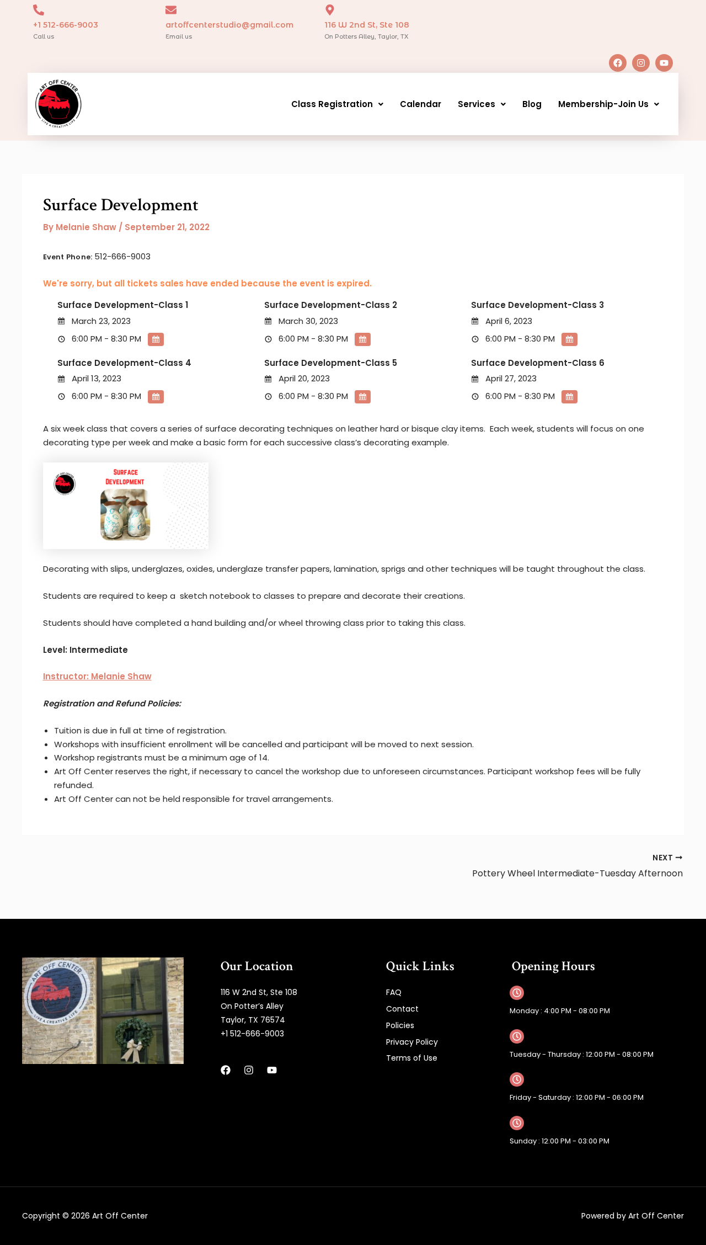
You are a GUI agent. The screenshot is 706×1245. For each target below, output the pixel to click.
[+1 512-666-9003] (38, 9)
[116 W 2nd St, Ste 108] (329, 9)
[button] (337, 104)
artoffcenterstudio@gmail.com (229, 25)
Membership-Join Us (603, 104)
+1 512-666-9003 (65, 25)
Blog (532, 104)
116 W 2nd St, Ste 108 (366, 25)
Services (476, 104)
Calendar (420, 104)
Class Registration (332, 104)
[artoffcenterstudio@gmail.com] (170, 9)
